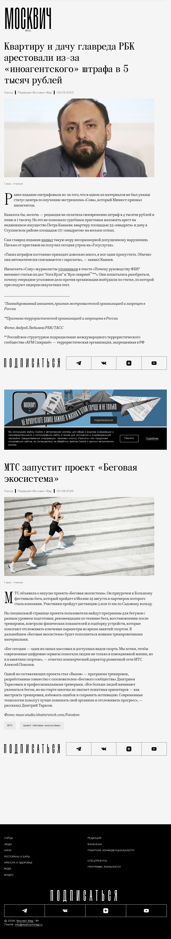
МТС (10, 725)
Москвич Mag (25, 921)
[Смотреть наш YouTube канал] (154, 363)
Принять (129, 438)
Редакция (94, 838)
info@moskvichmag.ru (29, 924)
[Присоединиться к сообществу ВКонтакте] (104, 363)
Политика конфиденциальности (111, 850)
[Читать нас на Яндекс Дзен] (129, 363)
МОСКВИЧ (28, 18)
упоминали (68, 269)
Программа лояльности (104, 867)
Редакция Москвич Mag (35, 92)
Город (8, 92)
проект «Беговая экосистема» (42, 725)
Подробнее (152, 438)
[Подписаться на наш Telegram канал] (78, 363)
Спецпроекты (97, 861)
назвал (47, 240)
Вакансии (95, 844)
